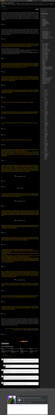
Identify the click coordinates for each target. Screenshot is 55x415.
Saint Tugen (44, 81)
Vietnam (44, 26)
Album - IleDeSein (45, 48)
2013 (43, 100)
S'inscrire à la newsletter (5, 343)
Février (46, 91)
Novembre (46, 102)
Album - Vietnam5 (45, 59)
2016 (43, 92)
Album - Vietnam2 (45, 57)
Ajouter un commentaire (8, 356)
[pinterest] (31, 0)
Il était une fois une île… (46, 35)
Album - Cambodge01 (46, 43)
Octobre (46, 103)
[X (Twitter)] (29, 0)
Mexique (37, 9)
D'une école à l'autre (45, 32)
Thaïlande (44, 24)
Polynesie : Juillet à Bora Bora (46, 79)
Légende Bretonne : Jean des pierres (47, 66)
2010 (43, 132)
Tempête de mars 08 (45, 83)
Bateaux (44, 61)
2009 (43, 142)
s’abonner (20, 402)
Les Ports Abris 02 (45, 72)
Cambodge (44, 20)
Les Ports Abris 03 (45, 73)
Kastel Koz (44, 63)
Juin (45, 106)
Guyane (44, 18)
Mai (45, 90)
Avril (45, 97)
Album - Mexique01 (45, 52)
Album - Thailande (45, 56)
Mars (45, 98)
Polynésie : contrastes (45, 34)
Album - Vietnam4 (45, 58)
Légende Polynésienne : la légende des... (48, 69)
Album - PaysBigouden (46, 53)
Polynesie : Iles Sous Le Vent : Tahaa (47, 78)
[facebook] (28, 0)
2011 (43, 121)
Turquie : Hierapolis (45, 38)
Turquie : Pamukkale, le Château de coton (48, 37)
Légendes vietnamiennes (46, 23)
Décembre (46, 93)
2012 (43, 110)
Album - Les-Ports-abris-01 (46, 49)
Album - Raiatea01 (45, 54)
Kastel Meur (44, 64)
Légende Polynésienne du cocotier (47, 68)
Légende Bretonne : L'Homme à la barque (48, 67)
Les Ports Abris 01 (45, 71)
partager (25, 402)
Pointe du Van (44, 76)
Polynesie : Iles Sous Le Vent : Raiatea (47, 77)
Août (45, 125)
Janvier (46, 120)
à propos (30, 402)
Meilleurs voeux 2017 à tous (46, 33)
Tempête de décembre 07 (46, 82)
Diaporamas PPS (45, 21)
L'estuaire (44, 74)
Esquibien (44, 62)
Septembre (46, 124)
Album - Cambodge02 (46, 44)
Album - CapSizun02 (45, 45)
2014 (43, 96)
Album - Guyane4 (45, 47)
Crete (43, 25)
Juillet (45, 105)
